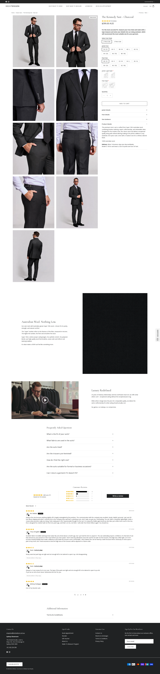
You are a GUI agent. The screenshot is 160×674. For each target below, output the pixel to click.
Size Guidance (106, 119)
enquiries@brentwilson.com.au (15, 633)
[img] (30, 511)
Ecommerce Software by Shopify (25, 668)
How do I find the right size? (58, 460)
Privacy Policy (99, 641)
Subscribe (130, 647)
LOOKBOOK (88, 6)
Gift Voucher (65, 638)
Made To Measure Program (70, 644)
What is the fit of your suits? (58, 434)
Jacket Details (106, 110)
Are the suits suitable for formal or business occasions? (69, 466)
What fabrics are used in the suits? (60, 440)
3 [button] (80, 595)
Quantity (105, 92)
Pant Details (106, 115)
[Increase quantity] (110, 96)
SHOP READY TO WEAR (55, 6)
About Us (65, 641)
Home (13, 12)
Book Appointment (67, 633)
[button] (106, 21)
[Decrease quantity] (103, 96)
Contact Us (98, 633)
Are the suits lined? (54, 447)
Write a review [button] (118, 496)
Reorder (64, 636)
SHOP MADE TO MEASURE (74, 6)
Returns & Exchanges (101, 636)
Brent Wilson (13, 668)
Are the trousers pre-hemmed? (59, 453)
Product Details (107, 124)
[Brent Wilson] (12, 6)
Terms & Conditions (55, 615)
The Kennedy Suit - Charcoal (30, 12)
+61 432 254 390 (11, 647)
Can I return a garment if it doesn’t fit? (62, 473)
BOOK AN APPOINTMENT (103, 6)
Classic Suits (19, 12)
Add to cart (124, 103)
